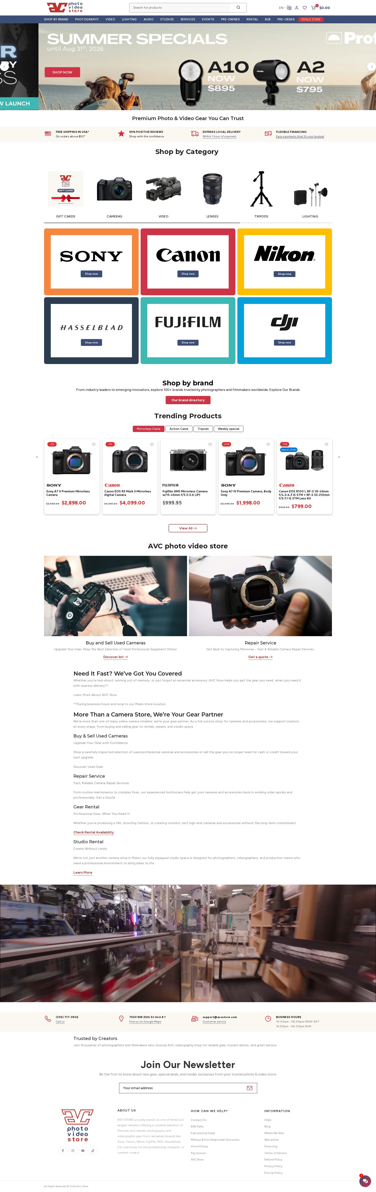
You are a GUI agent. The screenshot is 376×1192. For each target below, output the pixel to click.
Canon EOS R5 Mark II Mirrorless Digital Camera (127, 492)
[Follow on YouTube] (82, 1150)
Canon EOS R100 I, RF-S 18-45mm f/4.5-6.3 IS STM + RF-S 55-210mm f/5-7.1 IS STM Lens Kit (304, 494)
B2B (268, 19)
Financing (270, 1146)
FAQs (267, 1119)
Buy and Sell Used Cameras (116, 643)
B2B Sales (197, 1126)
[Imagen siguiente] (95, 460)
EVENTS (208, 19)
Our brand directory (188, 400)
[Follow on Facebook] (62, 1150)
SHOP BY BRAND (56, 19)
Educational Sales (203, 1133)
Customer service (214, 1021)
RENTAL (252, 19)
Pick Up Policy (273, 1173)
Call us (60, 1021)
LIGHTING (129, 19)
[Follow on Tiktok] (92, 1150)
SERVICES (188, 19)
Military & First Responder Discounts (215, 1139)
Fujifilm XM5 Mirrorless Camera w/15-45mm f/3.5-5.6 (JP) (184, 492)
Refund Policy (273, 1159)
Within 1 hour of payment (220, 136)
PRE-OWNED (230, 19)
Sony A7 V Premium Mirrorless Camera (68, 492)
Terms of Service (275, 1153)
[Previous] (4, 66)
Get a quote (258, 657)
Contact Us (198, 1119)
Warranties (271, 1139)
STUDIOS (167, 19)
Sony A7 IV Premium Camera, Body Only (246, 492)
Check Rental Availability (93, 832)
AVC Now (197, 1159)
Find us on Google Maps (145, 1021)
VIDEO (110, 19)
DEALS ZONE (310, 19)
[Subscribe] (249, 1088)
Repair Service (260, 643)
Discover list (113, 657)
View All (186, 528)
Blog (267, 1126)
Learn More (82, 872)
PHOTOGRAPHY (87, 19)
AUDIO (149, 19)
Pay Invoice (198, 1153)
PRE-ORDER (286, 19)
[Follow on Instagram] (72, 1150)
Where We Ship (274, 1133)
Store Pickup (199, 1146)
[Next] (371, 66)
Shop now (91, 273)
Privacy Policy (273, 1166)
